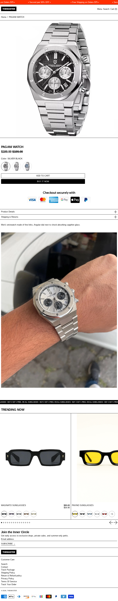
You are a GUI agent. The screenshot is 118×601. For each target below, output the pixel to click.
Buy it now (43, 181)
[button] (106, 9)
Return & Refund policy (11, 575)
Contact (4, 567)
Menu (99, 9)
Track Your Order (8, 584)
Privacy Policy (7, 578)
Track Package (8, 570)
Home (3, 17)
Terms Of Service (9, 581)
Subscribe (7, 544)
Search (4, 564)
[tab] (1, 522)
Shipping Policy (8, 573)
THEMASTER (12, 590)
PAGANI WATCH (16, 17)
